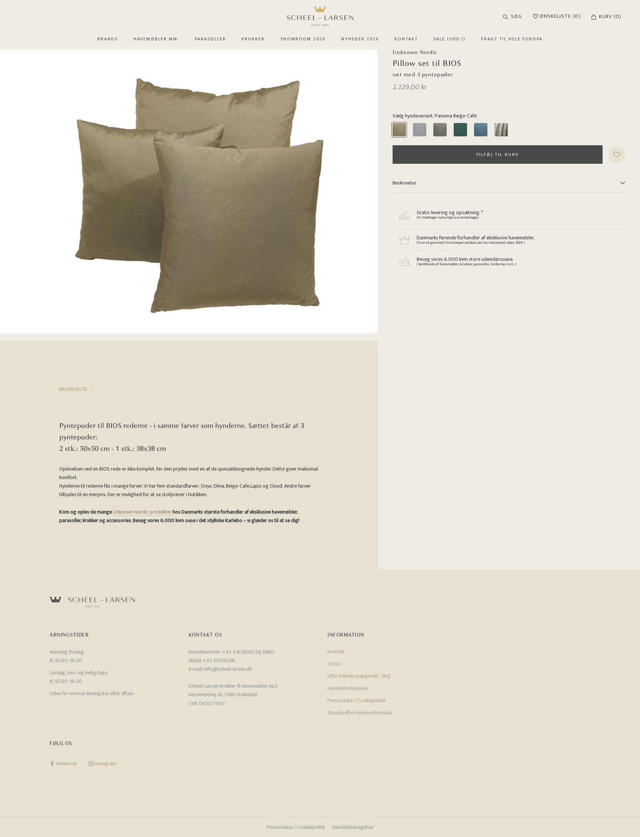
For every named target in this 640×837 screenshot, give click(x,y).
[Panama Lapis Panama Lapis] (480, 129)
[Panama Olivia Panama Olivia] (460, 129)
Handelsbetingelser (348, 688)
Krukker (253, 39)
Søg (516, 16)
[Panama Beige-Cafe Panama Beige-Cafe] (399, 129)
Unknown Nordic (415, 52)
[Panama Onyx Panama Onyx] (440, 129)
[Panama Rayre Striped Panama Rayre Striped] (501, 129)
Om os (334, 664)
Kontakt (406, 39)
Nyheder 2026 (360, 39)
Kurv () (610, 16)
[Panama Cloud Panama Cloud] (419, 129)
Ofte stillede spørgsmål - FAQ (358, 676)
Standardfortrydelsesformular (359, 713)
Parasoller (210, 39)
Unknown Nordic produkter (142, 512)
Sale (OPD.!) (449, 39)
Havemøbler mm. (156, 39)
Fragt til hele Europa (512, 39)
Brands (107, 39)
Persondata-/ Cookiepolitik (356, 700)
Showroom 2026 (303, 39)
